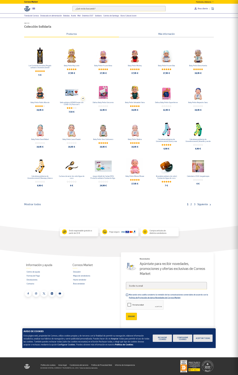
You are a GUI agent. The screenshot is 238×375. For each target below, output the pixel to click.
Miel (79, 16)
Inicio (27, 23)
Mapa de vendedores (81, 276)
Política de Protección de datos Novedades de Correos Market (154, 298)
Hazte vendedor (79, 280)
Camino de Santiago (111, 16)
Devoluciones (32, 280)
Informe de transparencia (125, 365)
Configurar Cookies (182, 338)
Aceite (73, 16)
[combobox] (119, 8)
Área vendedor (79, 283)
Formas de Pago (33, 276)
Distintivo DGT (87, 16)
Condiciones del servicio (79, 365)
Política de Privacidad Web (101, 365)
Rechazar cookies (162, 338)
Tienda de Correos (31, 16)
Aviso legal (62, 365)
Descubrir (77, 272)
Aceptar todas (203, 338)
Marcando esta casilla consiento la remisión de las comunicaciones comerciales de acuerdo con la (168, 296)
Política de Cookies (124, 344)
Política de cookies (48, 365)
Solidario (98, 16)
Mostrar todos (32, 204)
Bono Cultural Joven (128, 16)
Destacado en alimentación (51, 16)
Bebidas (66, 16)
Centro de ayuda (33, 272)
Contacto (30, 283)
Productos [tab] (71, 34)
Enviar (131, 316)
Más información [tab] (166, 34)
